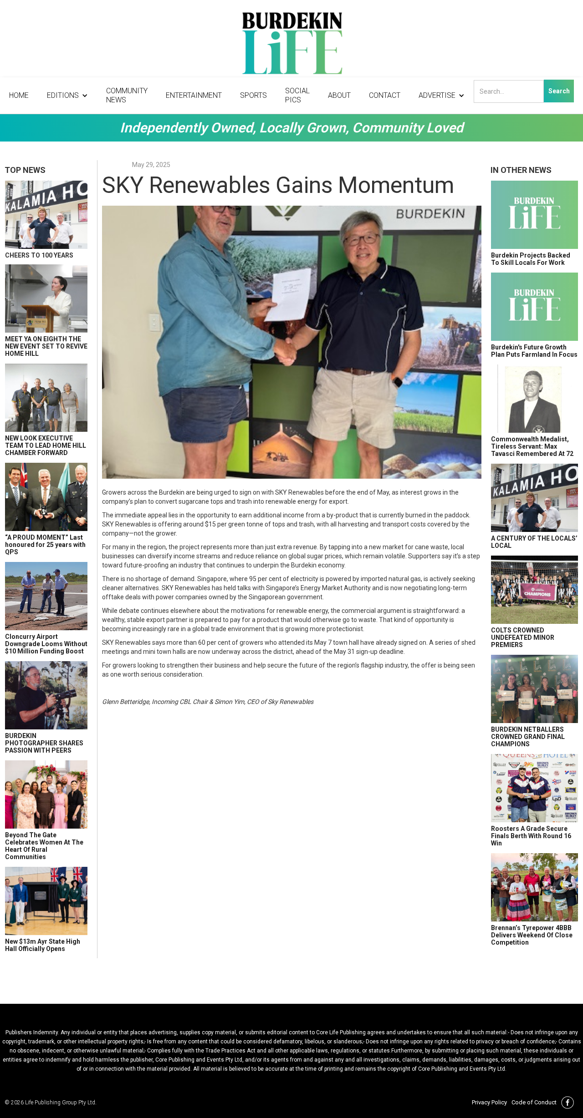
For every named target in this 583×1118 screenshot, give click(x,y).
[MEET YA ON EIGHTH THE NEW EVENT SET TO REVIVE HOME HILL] (46, 298)
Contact (384, 95)
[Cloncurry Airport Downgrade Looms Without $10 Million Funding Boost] (46, 596)
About (339, 95)
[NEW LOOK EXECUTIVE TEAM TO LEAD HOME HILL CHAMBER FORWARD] (46, 398)
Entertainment (194, 95)
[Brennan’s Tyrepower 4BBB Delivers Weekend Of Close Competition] (534, 887)
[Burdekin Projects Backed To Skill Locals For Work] (534, 215)
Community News (127, 95)
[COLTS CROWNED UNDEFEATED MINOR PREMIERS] (534, 590)
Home (19, 95)
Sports (253, 95)
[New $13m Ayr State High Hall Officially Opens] (46, 901)
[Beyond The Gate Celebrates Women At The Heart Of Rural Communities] (46, 794)
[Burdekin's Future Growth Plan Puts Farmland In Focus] (534, 307)
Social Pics (297, 95)
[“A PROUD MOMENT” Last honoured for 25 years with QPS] (46, 497)
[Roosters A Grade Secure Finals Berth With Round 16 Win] (534, 788)
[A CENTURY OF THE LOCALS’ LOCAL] (534, 498)
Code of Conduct (534, 1102)
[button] (67, 95)
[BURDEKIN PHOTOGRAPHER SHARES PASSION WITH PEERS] (46, 695)
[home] (291, 45)
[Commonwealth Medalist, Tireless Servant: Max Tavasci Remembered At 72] (534, 398)
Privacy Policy (489, 1102)
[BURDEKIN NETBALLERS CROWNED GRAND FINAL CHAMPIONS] (534, 689)
